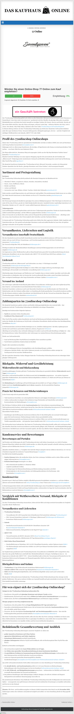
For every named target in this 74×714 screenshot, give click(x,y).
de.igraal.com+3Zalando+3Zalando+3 (47, 569)
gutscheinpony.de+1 (53, 205)
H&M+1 (13, 379)
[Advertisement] (37, 69)
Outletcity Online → (67, 702)
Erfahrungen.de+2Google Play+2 (20, 265)
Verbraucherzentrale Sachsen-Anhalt (44, 409)
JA (13, 96)
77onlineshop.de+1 (28, 316)
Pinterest (48, 329)
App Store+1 (19, 161)
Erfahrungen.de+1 (35, 244)
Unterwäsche (43, 28)
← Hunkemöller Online (8, 702)
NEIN (31, 96)
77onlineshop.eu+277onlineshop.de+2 (52, 126)
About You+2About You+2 (41, 536)
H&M (15, 548)
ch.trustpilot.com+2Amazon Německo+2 (45, 613)
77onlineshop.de (15, 242)
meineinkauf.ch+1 (51, 190)
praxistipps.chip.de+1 (49, 538)
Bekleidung (31, 28)
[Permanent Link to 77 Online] (37, 45)
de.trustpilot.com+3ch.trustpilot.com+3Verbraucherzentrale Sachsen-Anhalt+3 (41, 659)
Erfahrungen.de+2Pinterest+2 (55, 517)
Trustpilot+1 (41, 452)
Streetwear (36, 28)
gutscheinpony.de (56, 195)
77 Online (37, 31)
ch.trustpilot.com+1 (51, 277)
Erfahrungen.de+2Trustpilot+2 (60, 482)
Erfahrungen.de (51, 212)
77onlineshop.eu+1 (14, 154)
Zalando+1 (45, 530)
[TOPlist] (3, 713)
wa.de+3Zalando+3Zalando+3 (16, 527)
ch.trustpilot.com (32, 402)
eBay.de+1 (13, 323)
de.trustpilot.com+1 (28, 145)
